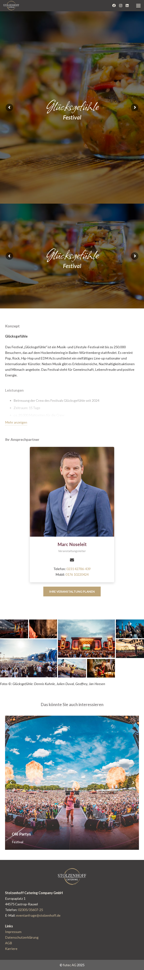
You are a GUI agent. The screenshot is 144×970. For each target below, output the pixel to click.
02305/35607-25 (30, 910)
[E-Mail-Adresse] (72, 560)
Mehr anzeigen (16, 422)
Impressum (13, 932)
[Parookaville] (72, 783)
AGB (8, 943)
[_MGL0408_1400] (43, 628)
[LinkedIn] (127, 5)
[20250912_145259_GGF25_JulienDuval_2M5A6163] (130, 628)
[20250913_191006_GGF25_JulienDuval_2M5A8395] (14, 628)
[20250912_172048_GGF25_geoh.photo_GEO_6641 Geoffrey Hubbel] (28, 658)
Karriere (11, 949)
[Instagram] (120, 6)
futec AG (69, 965)
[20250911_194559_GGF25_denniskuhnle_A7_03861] (86, 638)
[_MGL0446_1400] (101, 668)
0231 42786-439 (78, 569)
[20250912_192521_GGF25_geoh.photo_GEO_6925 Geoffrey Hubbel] (130, 648)
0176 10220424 (76, 574)
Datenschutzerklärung (21, 937)
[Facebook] (114, 5)
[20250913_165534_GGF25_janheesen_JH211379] (72, 668)
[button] (138, 5)
